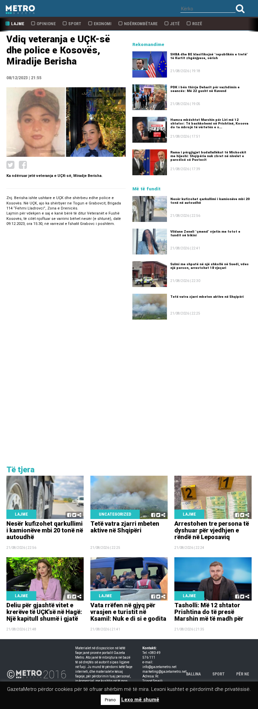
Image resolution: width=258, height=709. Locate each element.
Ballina (193, 674)
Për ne (242, 674)
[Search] (240, 8)
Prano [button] (110, 699)
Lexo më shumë (140, 700)
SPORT (218, 674)
